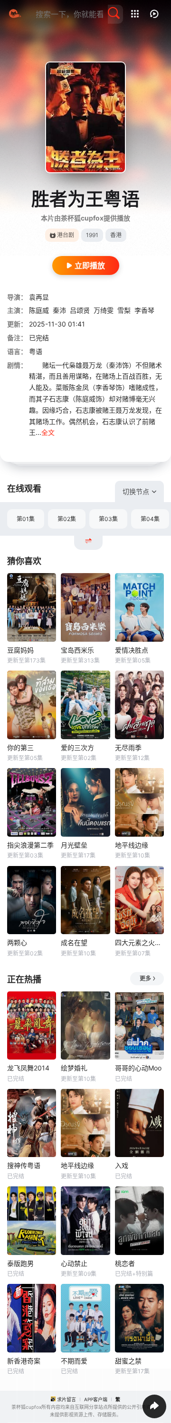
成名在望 (74, 942)
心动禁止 (74, 1263)
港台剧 (65, 235)
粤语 (35, 351)
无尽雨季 (128, 747)
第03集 (108, 518)
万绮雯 (104, 310)
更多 (145, 978)
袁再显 (39, 297)
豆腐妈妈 (20, 650)
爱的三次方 (77, 747)
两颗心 (17, 942)
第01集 (26, 518)
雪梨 (124, 310)
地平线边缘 (131, 845)
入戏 (121, 1165)
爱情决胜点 (131, 650)
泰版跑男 (20, 1263)
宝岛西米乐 (77, 650)
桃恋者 (125, 1263)
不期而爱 (74, 1361)
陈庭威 (39, 310)
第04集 (150, 518)
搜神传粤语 (23, 1165)
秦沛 (59, 310)
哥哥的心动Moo (138, 1068)
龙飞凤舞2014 (28, 1068)
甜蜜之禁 (128, 1361)
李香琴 (144, 310)
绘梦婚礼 (74, 1068)
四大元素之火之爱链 (139, 942)
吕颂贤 (80, 310)
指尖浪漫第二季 (30, 845)
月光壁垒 (74, 845)
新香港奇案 (23, 1361)
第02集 (66, 518)
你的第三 (20, 747)
